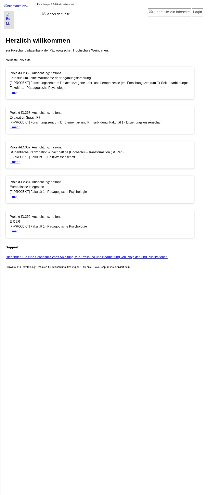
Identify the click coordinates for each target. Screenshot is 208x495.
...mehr (15, 92)
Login (197, 12)
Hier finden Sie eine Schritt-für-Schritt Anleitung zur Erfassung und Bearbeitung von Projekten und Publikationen (87, 257)
